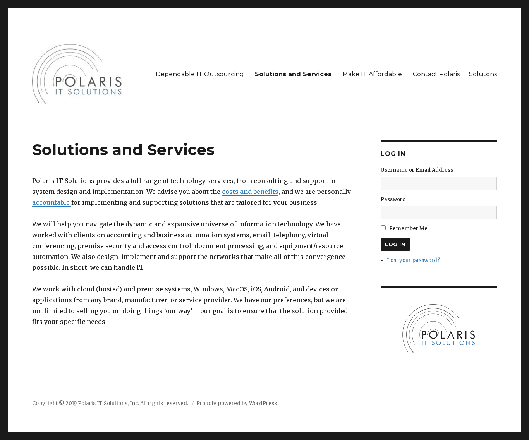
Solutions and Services (293, 74)
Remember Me (408, 228)
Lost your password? (413, 260)
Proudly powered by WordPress (236, 403)
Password (393, 199)
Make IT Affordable (372, 74)
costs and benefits (250, 191)
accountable (51, 202)
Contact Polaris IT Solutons (455, 74)
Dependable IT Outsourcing (200, 74)
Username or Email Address (417, 170)
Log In (395, 244)
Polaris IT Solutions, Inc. (108, 403)
